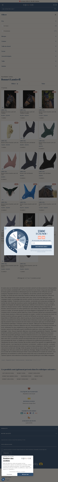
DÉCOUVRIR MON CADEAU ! (41, 246)
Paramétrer (9, 474)
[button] (3, 479)
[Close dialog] (5, 228)
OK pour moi (25, 474)
